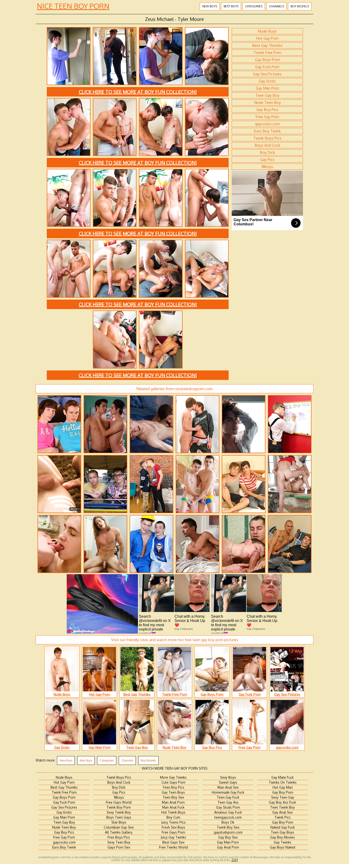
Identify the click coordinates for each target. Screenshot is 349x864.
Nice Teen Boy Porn (73, 6)
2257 (234, 860)
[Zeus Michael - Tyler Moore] (68, 84)
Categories (253, 6)
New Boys (209, 6)
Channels (276, 6)
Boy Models (300, 6)
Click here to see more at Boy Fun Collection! (138, 92)
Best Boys (231, 6)
